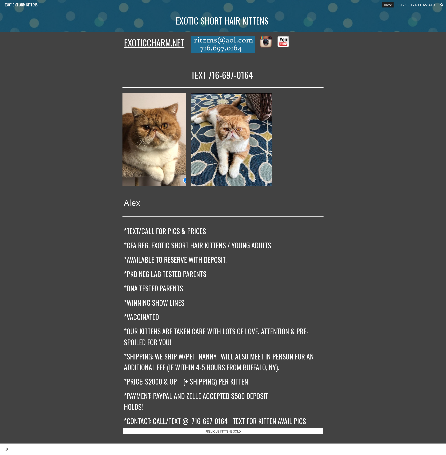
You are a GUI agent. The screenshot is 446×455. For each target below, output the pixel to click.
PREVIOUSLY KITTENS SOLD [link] (416, 5)
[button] (442, 5)
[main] (197, 20)
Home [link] (388, 5)
